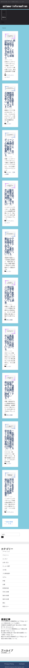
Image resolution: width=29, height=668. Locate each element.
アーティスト (10, 75)
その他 (4, 570)
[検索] (2, 537)
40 (9, 524)
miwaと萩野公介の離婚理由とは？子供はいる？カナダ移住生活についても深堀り (10, 49)
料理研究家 (6, 588)
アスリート (6, 555)
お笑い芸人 (6, 562)
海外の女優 (6, 599)
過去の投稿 (9, 522)
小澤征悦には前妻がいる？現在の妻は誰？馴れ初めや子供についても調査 (9, 295)
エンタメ (7, 77)
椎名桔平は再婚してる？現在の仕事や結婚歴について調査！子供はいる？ (9, 390)
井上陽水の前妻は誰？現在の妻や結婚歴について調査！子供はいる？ (9, 196)
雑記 (4, 603)
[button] (3, 22)
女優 (4, 584)
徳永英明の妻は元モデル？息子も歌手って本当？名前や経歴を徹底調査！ (9, 487)
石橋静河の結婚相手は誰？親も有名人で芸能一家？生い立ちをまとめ (9, 99)
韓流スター (6, 606)
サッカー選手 (6, 566)
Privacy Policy (9, 664)
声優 (4, 581)
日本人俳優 (9, 320)
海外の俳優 (6, 595)
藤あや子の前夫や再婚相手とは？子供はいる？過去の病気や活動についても (9, 246)
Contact (22, 664)
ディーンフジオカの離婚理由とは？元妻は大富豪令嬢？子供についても (9, 147)
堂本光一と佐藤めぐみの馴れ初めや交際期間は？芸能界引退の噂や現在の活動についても (9, 439)
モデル (4, 577)
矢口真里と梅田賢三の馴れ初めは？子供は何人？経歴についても (9, 342)
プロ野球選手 (6, 573)
